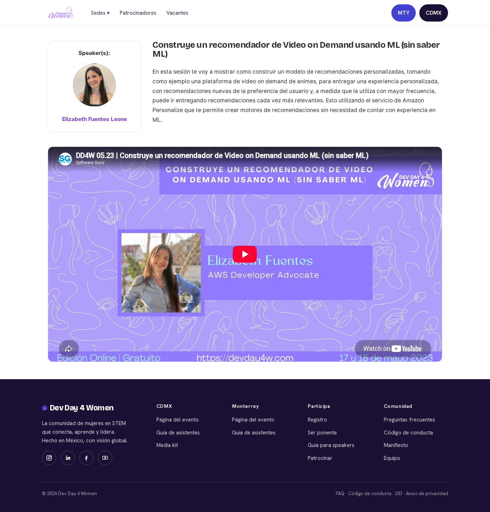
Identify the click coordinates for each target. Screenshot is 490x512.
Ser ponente (322, 432)
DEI (398, 493)
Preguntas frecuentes (409, 419)
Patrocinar (320, 458)
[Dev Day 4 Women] (60, 12)
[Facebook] (86, 458)
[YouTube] (105, 458)
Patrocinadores (138, 13)
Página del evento (177, 419)
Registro (317, 419)
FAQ (340, 493)
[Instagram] (49, 458)
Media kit (167, 445)
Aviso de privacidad (427, 493)
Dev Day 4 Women (82, 408)
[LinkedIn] (68, 458)
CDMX (434, 13)
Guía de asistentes (178, 432)
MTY (403, 13)
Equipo (392, 458)
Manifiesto (396, 445)
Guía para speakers (331, 445)
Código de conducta (408, 432)
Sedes (100, 13)
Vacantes (177, 13)
